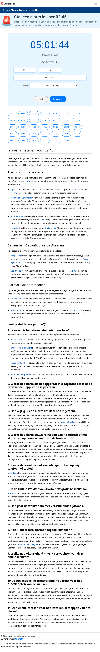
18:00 (12, 140)
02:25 (12, 120)
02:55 (66, 120)
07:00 (44, 127)
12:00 (23, 134)
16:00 (66, 134)
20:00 (34, 140)
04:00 (12, 127)
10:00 (77, 127)
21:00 (44, 140)
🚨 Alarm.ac (8, 3)
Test (41, 99)
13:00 (34, 134)
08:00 (55, 127)
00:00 (12, 113)
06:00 (34, 127)
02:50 (55, 120)
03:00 (77, 120)
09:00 (66, 127)
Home (5, 10)
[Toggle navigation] (96, 3)
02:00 (34, 113)
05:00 (23, 127)
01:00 (23, 113)
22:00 (55, 140)
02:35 (34, 120)
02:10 (55, 113)
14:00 (44, 134)
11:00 (12, 134)
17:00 (77, 134)
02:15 (66, 113)
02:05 (44, 113)
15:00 (55, 134)
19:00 (23, 140)
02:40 (44, 120)
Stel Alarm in (58, 99)
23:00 (66, 140)
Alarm (13, 10)
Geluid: (25, 85)
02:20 (77, 113)
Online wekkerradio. (26, 636)
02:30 (23, 120)
